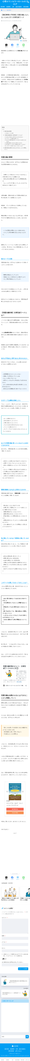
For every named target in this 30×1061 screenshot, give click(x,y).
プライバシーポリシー (14, 1053)
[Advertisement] (15, 106)
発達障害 (8, 6)
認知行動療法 (19, 6)
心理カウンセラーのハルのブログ (15, 2)
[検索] (27, 1036)
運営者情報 (25, 6)
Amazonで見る (15, 812)
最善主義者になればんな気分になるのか (14, 142)
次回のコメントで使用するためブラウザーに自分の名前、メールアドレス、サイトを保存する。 (16, 955)
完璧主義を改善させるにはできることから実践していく (15, 148)
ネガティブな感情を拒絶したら (12, 138)
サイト (3, 948)
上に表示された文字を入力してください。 (13, 962)
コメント (5, 917)
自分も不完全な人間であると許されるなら (14, 137)
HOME (15, 1046)
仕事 (13, 6)
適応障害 (3, 6)
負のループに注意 (9, 133)
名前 (4, 935)
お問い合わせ (18, 1051)
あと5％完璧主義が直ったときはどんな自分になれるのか (16, 141)
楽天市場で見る (15, 809)
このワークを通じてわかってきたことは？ (14, 145)
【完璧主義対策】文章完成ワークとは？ (13, 135)
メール (4, 942)
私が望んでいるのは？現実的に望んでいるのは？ (16, 144)
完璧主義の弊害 (8, 131)
